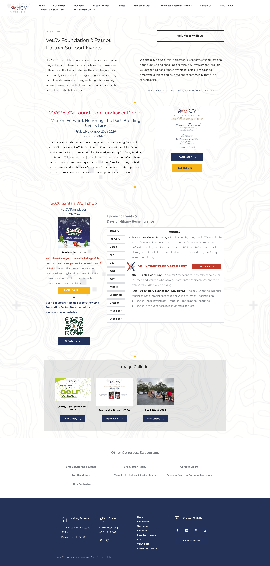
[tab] (116, 231)
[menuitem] (42, 6)
